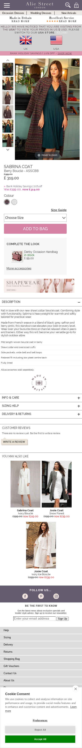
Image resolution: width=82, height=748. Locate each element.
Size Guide (59, 210)
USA (56, 48)
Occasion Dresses (13, 13)
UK (26, 48)
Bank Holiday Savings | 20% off (24, 186)
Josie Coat (56, 510)
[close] (75, 688)
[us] (56, 45)
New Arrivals (69, 13)
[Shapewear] (39, 293)
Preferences (40, 720)
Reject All (40, 729)
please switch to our (47, 31)
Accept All (40, 739)
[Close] (62, 32)
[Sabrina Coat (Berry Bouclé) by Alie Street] (7, 69)
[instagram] (55, 596)
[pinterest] (40, 596)
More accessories (19, 268)
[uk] (25, 45)
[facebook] (25, 596)
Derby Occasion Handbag (41, 251)
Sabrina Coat (25, 510)
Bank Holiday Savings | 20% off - (41, 53)
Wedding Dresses (40, 13)
